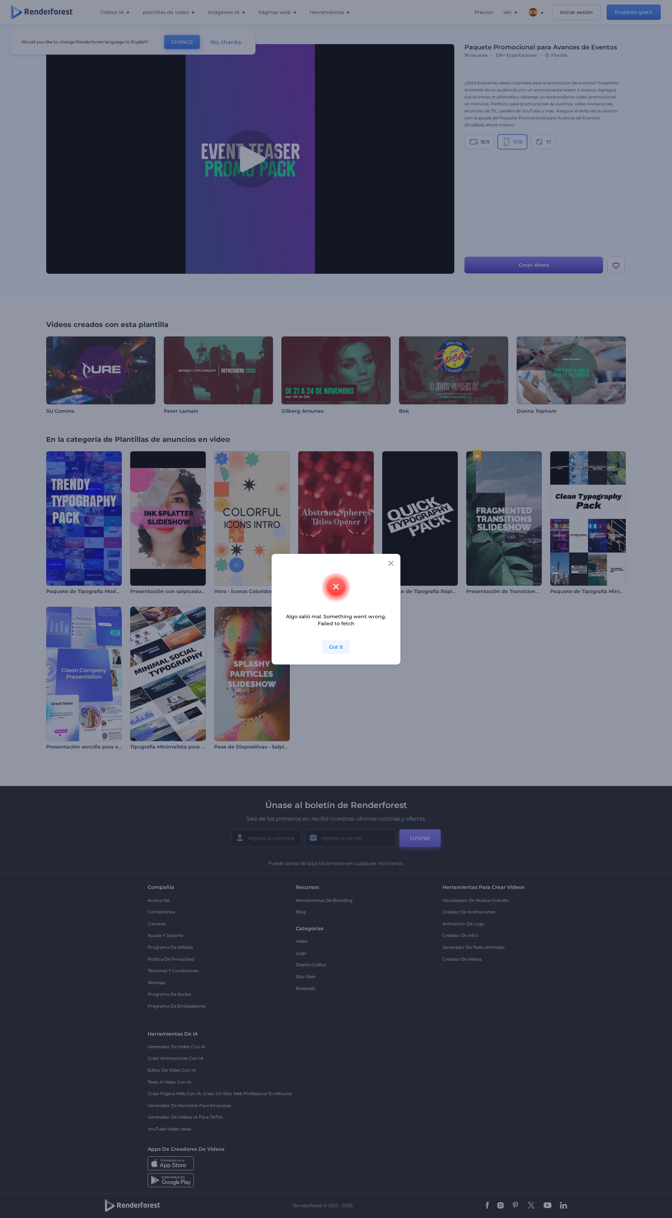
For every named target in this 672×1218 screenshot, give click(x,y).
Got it (336, 647)
